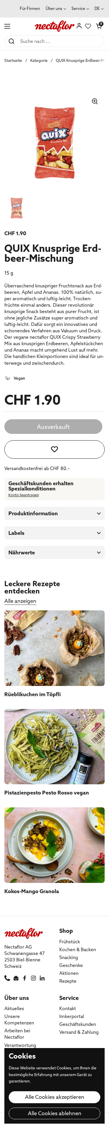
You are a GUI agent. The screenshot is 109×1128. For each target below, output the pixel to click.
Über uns (54, 8)
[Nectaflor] (54, 26)
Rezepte (67, 981)
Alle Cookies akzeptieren (54, 1097)
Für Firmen (30, 8)
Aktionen (68, 973)
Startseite (13, 60)
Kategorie (39, 60)
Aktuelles (14, 1008)
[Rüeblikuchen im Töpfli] (54, 648)
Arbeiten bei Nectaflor (17, 1034)
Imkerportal (71, 1016)
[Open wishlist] (88, 26)
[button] (99, 26)
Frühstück (69, 941)
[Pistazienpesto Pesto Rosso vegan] (54, 747)
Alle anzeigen (20, 601)
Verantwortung (20, 1045)
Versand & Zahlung (79, 1032)
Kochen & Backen (77, 949)
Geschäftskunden (77, 1024)
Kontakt (67, 1008)
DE (97, 8)
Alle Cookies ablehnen (54, 1113)
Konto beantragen (23, 495)
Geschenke (71, 965)
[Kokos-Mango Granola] (54, 845)
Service (78, 8)
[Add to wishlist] (54, 449)
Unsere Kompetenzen (19, 1019)
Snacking (68, 957)
